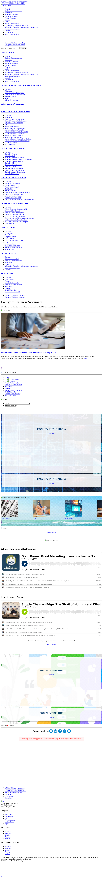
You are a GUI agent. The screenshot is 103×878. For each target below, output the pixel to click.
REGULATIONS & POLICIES (15, 789)
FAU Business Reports (12, 187)
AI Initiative (8, 189)
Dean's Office (9, 238)
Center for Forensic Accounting (15, 216)
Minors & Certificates (12, 100)
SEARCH (23, 48)
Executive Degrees (11, 154)
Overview (8, 89)
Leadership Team (10, 244)
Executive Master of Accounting (15, 157)
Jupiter (7, 824)
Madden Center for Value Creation (16, 220)
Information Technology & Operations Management (21, 27)
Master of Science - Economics (15, 133)
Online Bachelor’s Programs (12, 104)
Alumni (7, 9)
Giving (7, 22)
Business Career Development (14, 93)
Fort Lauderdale (10, 820)
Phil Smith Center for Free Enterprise (16, 222)
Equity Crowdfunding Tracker (14, 194)
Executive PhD (9, 163)
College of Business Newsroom (15, 45)
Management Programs (12, 29)
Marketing (8, 31)
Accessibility (9, 796)
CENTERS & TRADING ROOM (15, 203)
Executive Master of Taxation (14, 161)
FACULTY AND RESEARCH (13, 178)
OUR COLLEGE (8, 227)
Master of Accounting (12, 126)
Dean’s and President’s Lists (14, 240)
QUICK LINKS (6, 6)
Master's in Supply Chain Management (17, 141)
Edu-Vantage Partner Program (14, 168)
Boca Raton (8, 815)
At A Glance (9, 233)
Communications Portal (12, 292)
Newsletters (8, 286)
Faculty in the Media (11, 16)
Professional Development (13, 165)
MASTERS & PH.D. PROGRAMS (15, 112)
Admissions (8, 91)
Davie (7, 818)
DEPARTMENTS (8, 253)
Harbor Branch (9, 822)
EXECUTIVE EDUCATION (13, 148)
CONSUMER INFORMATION (15, 791)
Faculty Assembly (10, 185)
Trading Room (9, 223)
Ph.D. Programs (10, 144)
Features (7, 281)
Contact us (8, 798)
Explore (51, 674)
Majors (7, 98)
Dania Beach (9, 816)
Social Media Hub (10, 290)
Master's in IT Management (13, 137)
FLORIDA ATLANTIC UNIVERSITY (14, 2)
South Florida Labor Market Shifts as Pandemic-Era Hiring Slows (28, 353)
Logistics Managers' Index (13, 196)
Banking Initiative (10, 190)
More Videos (51, 532)
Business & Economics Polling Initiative (17, 192)
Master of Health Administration (15, 128)
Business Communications (13, 11)
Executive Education (11, 14)
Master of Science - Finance (14, 135)
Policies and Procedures (12, 246)
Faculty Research (10, 18)
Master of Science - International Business (18, 139)
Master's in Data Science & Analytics (16, 132)
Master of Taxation (11, 142)
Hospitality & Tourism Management (16, 25)
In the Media (69, 518)
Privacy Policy (9, 787)
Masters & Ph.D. (10, 32)
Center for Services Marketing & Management (19, 218)
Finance (7, 20)
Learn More (51, 433)
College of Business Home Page (15, 43)
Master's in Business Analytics (14, 130)
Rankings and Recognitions (13, 247)
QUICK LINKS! (7, 52)
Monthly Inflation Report (13, 198)
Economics (8, 13)
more (85, 358)
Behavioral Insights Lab (12, 211)
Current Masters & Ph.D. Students (16, 121)
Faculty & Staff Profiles (12, 183)
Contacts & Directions (12, 174)
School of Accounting (12, 34)
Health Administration (12, 23)
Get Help (8, 794)
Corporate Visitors (10, 237)
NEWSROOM (7, 274)
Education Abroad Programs (14, 123)
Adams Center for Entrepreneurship (16, 209)
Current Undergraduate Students (15, 94)
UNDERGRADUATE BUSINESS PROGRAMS (21, 85)
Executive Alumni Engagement (15, 172)
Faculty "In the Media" (12, 283)
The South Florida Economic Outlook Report (19, 199)
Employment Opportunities (13, 792)
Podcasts (7, 288)
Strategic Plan (9, 249)
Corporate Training (11, 166)
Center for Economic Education (15, 214)
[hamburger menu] (51, 38)
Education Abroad (10, 96)
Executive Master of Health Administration (18, 159)
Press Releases (9, 279)
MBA (7, 124)
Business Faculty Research (13, 285)
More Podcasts (51, 644)
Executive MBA (10, 156)
